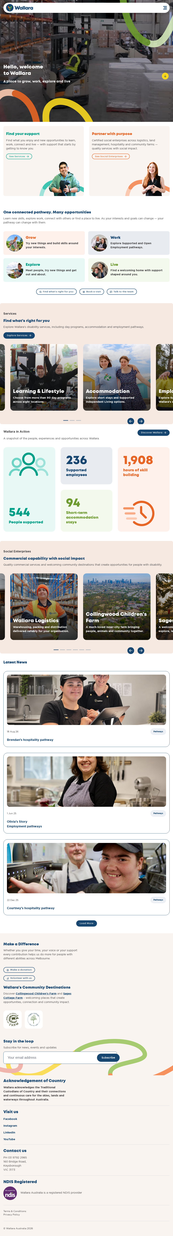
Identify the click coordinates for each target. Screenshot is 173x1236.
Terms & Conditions (14, 1211)
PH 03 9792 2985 (15, 1157)
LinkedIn (9, 1132)
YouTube (9, 1139)
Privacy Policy (11, 1214)
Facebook (10, 1119)
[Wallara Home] (19, 8)
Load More (86, 923)
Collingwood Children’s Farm (36, 993)
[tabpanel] (44, 377)
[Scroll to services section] (165, 74)
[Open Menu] (165, 7)
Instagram (10, 1126)
